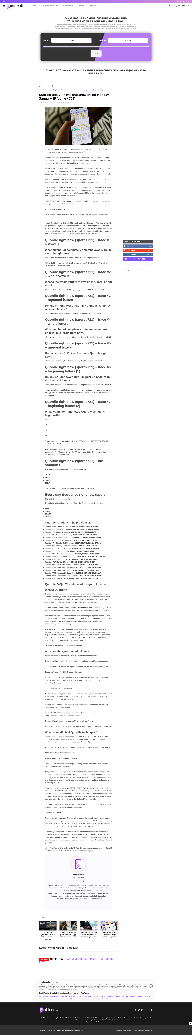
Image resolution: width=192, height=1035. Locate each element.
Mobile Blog (82, 6)
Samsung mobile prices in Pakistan (48, 996)
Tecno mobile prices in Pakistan (66, 999)
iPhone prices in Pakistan (70, 996)
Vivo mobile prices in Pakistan (90, 996)
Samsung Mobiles (48, 6)
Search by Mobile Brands (65, 6)
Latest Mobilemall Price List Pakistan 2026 (77, 961)
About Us (4, 1)
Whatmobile (35, 6)
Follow (149, 250)
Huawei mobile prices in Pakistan (89, 999)
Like (150, 246)
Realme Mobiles (101, 1022)
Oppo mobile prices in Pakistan (111, 996)
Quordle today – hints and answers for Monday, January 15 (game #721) (80, 90)
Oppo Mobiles (90, 1022)
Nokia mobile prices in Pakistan (133, 996)
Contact (93, 6)
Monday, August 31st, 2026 (177, 6)
